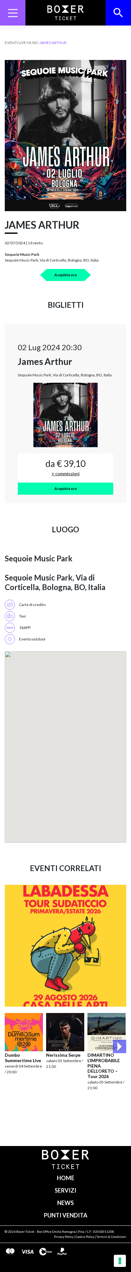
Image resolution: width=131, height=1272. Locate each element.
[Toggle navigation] (12, 13)
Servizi (65, 1190)
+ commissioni (65, 473)
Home (65, 1177)
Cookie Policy (84, 1237)
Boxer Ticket (25, 1231)
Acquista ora (65, 274)
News (65, 1202)
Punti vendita (65, 1215)
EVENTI (11, 42)
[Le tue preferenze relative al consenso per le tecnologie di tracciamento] (120, 1261)
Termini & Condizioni (111, 1237)
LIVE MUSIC (28, 42)
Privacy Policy (63, 1237)
